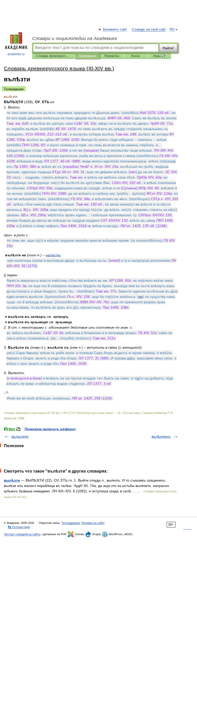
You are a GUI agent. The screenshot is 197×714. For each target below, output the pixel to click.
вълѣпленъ (161, 436)
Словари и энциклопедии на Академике (74, 38)
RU (172, 29)
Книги (135, 56)
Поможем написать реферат (50, 429)
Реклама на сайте (93, 522)
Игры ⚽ (159, 56)
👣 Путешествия (19, 527)
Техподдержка (70, 522)
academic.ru (16, 54)
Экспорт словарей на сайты (22, 534)
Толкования (87, 56)
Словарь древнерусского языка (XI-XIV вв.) (53, 56)
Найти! (168, 48)
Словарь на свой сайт (149, 29)
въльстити (20, 436)
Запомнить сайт (115, 29)
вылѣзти (12, 480)
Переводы (111, 56)
